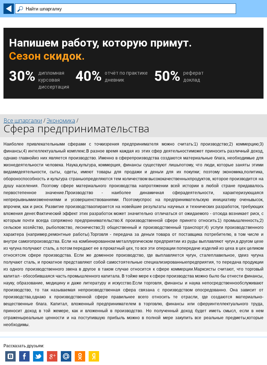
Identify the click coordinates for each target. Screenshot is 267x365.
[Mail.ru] (66, 356)
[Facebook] (24, 356)
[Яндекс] (94, 356)
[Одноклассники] (80, 356)
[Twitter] (38, 356)
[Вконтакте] (10, 356)
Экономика (61, 120)
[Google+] (52, 356)
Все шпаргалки (22, 120)
